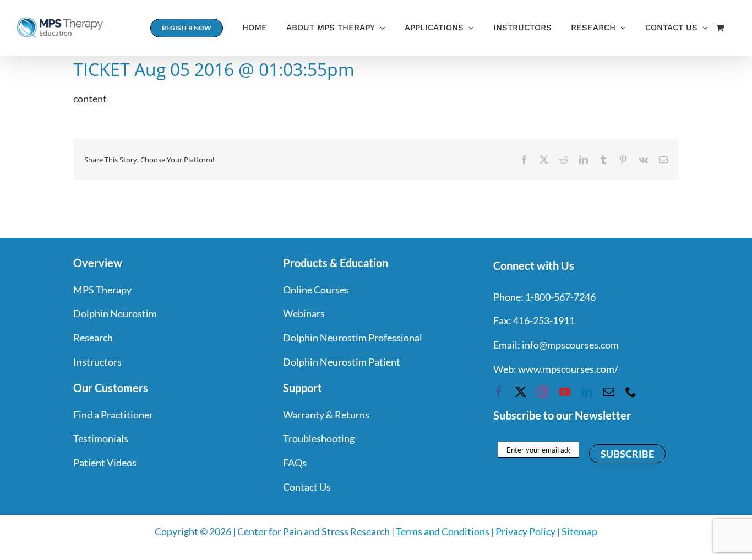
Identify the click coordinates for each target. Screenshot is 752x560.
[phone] (630, 392)
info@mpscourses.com (570, 345)
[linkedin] (586, 392)
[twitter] (520, 392)
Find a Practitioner (113, 415)
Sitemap (579, 531)
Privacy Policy (525, 531)
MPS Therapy (102, 290)
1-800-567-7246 (560, 297)
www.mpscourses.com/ (568, 369)
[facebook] (498, 392)
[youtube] (564, 392)
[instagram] (542, 392)
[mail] (608, 392)
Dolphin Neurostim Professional (352, 337)
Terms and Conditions (442, 531)
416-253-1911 (544, 320)
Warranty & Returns (326, 415)
